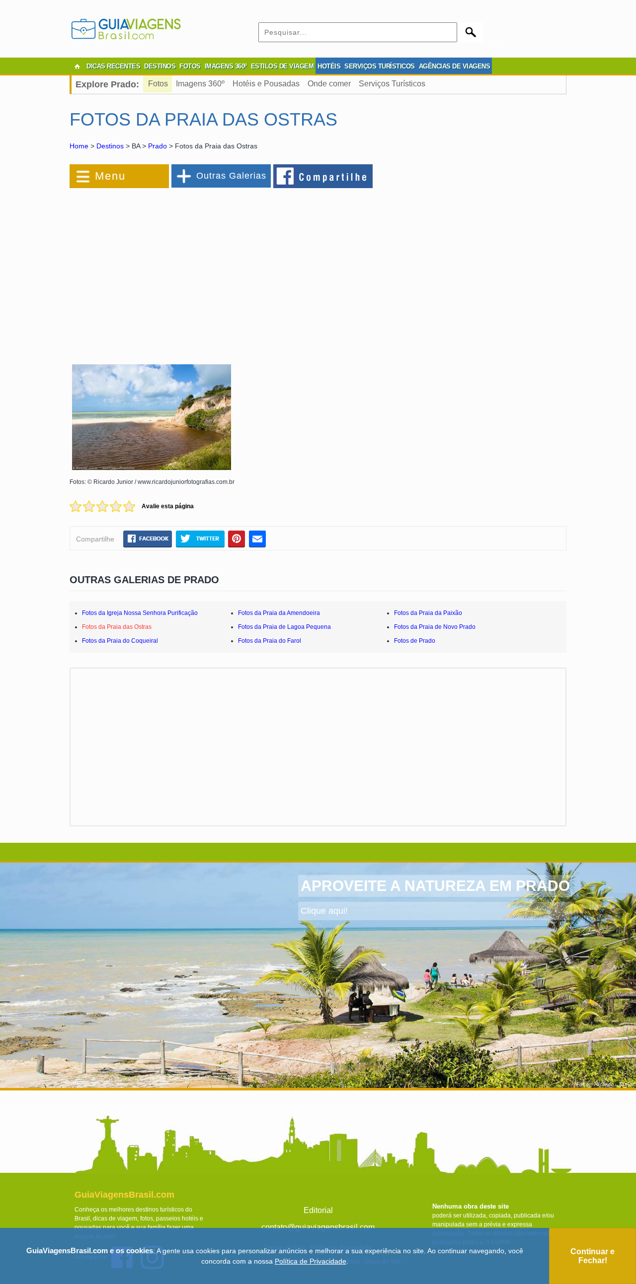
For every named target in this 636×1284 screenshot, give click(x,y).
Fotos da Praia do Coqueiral (120, 640)
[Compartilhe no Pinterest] (236, 539)
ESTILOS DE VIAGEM (282, 66)
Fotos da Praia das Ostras (117, 626)
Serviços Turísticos (392, 83)
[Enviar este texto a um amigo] (257, 539)
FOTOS (190, 66)
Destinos (110, 146)
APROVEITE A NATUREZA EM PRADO (435, 886)
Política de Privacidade (310, 1261)
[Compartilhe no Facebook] (323, 175)
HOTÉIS (329, 66)
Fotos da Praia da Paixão (428, 612)
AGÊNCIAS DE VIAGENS (454, 66)
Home (79, 146)
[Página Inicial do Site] (77, 66)
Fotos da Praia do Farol (269, 640)
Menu (110, 176)
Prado (157, 146)
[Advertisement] (177, 270)
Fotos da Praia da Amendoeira (279, 612)
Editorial (318, 1210)
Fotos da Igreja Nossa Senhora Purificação (140, 612)
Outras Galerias (231, 176)
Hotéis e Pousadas (266, 83)
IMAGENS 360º (226, 66)
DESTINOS (159, 66)
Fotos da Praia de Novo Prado (435, 626)
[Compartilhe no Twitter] (200, 539)
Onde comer (329, 83)
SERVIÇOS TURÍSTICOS (379, 66)
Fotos (158, 83)
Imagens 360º (200, 83)
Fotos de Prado (414, 640)
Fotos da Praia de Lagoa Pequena (284, 626)
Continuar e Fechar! (592, 1256)
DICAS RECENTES (113, 66)
